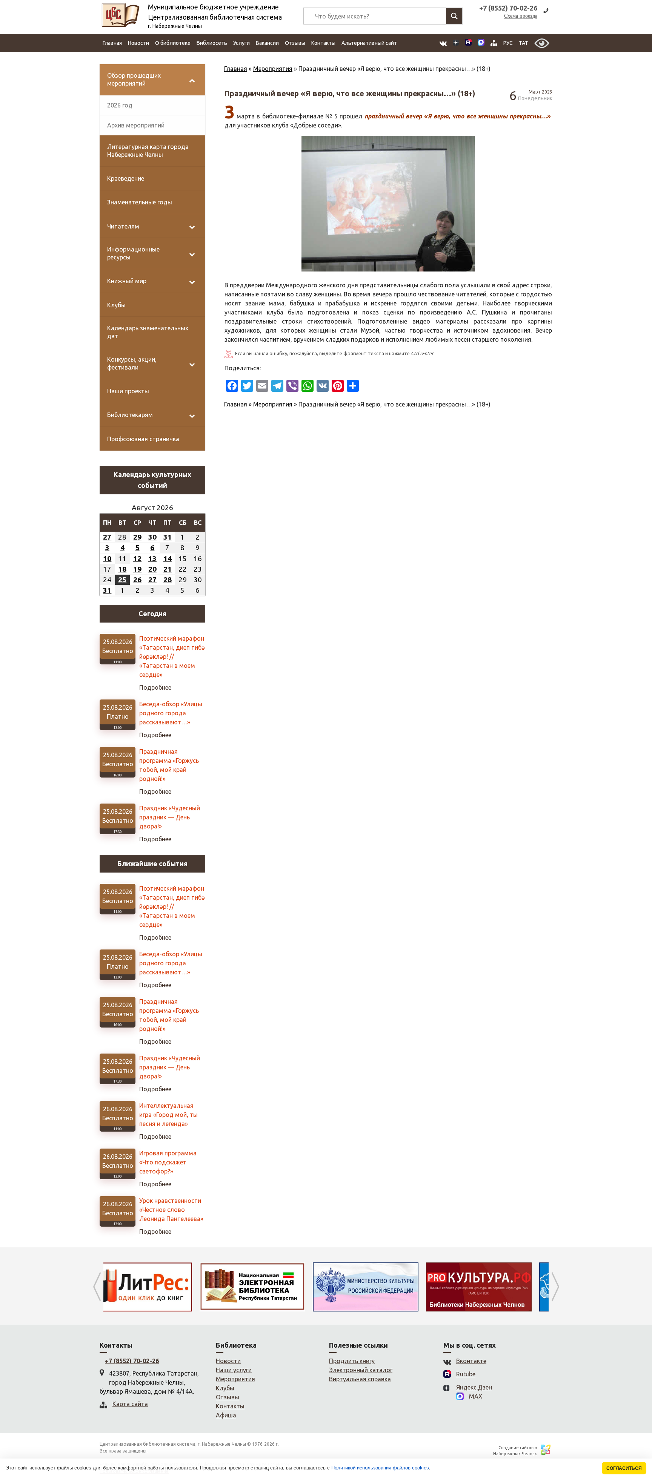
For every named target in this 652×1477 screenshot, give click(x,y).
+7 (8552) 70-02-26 (132, 1360)
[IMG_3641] (388, 203)
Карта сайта (130, 1403)
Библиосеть (212, 43)
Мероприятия (272, 68)
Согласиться (624, 1468)
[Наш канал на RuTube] (468, 43)
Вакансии (267, 43)
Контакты (323, 43)
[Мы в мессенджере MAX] (481, 43)
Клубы (225, 1388)
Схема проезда (520, 16)
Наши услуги (234, 1370)
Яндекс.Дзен (474, 1387)
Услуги (241, 43)
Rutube (465, 1374)
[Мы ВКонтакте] (443, 43)
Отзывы (295, 43)
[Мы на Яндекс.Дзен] (456, 43)
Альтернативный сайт (369, 43)
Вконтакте (471, 1360)
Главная (112, 43)
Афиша (226, 1415)
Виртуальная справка (360, 1379)
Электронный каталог (360, 1370)
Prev (96, 1287)
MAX (475, 1396)
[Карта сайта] (493, 43)
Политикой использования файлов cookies (380, 1468)
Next (555, 1287)
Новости (138, 43)
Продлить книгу (352, 1360)
